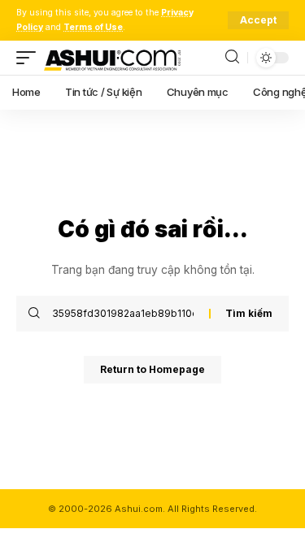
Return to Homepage (152, 369)
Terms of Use (93, 27)
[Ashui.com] (112, 58)
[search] (232, 57)
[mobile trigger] (30, 58)
